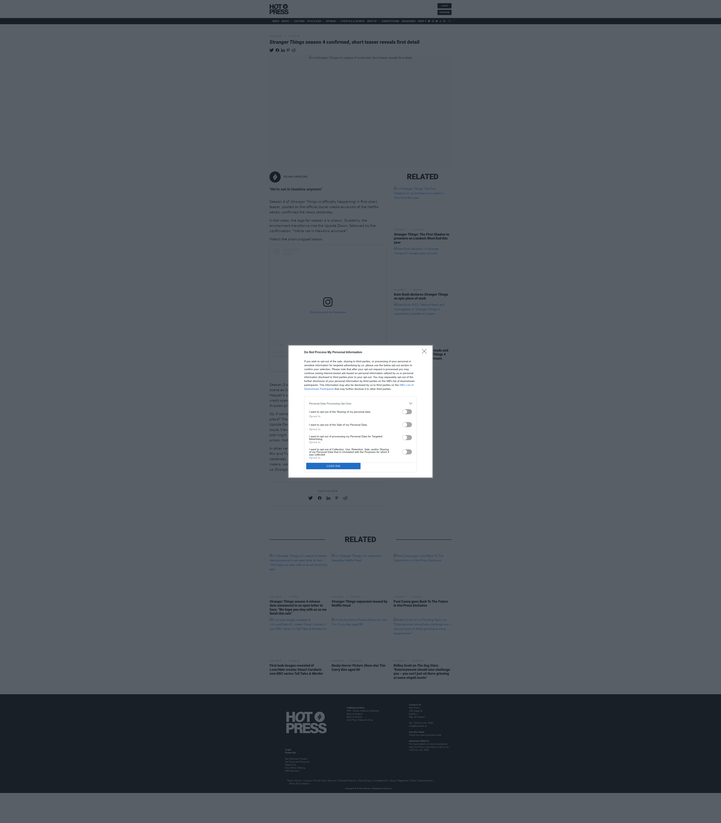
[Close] (425, 352)
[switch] (407, 411)
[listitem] (360, 403)
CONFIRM (333, 466)
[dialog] (360, 411)
